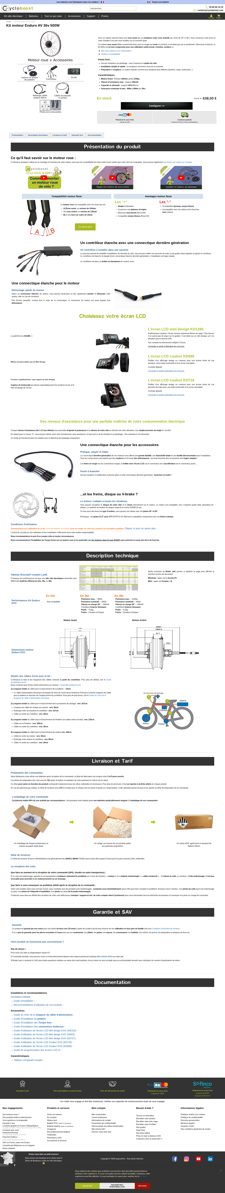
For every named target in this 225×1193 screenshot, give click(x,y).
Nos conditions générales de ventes (195, 1129)
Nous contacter (9, 1148)
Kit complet (51, 1117)
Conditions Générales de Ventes (165, 929)
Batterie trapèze (54, 1126)
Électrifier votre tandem (145, 1119)
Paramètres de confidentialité (104, 1123)
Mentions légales (188, 1123)
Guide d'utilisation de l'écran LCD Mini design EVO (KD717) (44, 1038)
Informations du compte (101, 1120)
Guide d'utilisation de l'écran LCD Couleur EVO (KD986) (43, 1046)
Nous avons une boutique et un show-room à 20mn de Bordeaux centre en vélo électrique (43, 1159)
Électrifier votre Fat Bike (146, 1124)
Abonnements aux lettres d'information (107, 1126)
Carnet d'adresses (99, 1117)
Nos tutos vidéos (143, 1133)
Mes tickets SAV (98, 1129)
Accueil (8, 21)
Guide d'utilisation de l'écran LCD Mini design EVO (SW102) (45, 1030)
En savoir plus (85, 227)
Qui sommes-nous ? (11, 1114)
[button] (56, 105)
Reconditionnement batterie (58, 1132)
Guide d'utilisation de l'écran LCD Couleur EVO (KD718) (43, 1042)
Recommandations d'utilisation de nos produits (38, 1005)
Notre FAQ (140, 1130)
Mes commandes (99, 1114)
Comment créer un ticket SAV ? (149, 1139)
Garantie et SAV (187, 1126)
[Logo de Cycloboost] (17, 8)
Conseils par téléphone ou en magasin (19, 1145)
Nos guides (141, 1127)
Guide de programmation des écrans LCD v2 (37, 1050)
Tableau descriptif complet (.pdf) (29, 574)
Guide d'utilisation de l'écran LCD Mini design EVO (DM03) (44, 1034)
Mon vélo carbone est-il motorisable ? (116, 51)
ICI (48, 953)
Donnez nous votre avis (101, 1132)
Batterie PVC (59, 1123)
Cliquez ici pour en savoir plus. (140, 528)
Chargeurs (51, 1129)
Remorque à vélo (54, 1138)
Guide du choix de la (43, 1014)
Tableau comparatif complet (28, 1060)
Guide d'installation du (30, 1018)
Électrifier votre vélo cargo (147, 1121)
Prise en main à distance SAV (148, 1136)
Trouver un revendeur (145, 1116)
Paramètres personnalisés (117, 1186)
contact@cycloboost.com (70, 685)
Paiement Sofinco (10, 1137)
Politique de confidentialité (192, 1117)
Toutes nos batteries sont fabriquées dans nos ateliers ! (156, 2)
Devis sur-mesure (54, 1114)
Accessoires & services (56, 1141)
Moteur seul (52, 1120)
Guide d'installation (23, 1001)
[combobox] (112, 8)
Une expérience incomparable (15, 1120)
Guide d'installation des (32, 1022)
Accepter (87, 1186)
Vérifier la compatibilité (110, 54)
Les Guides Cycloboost (20, 997)
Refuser (142, 1186)
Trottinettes (51, 1135)
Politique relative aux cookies (193, 1114)
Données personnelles (190, 1120)
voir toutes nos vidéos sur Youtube (177, 162)
